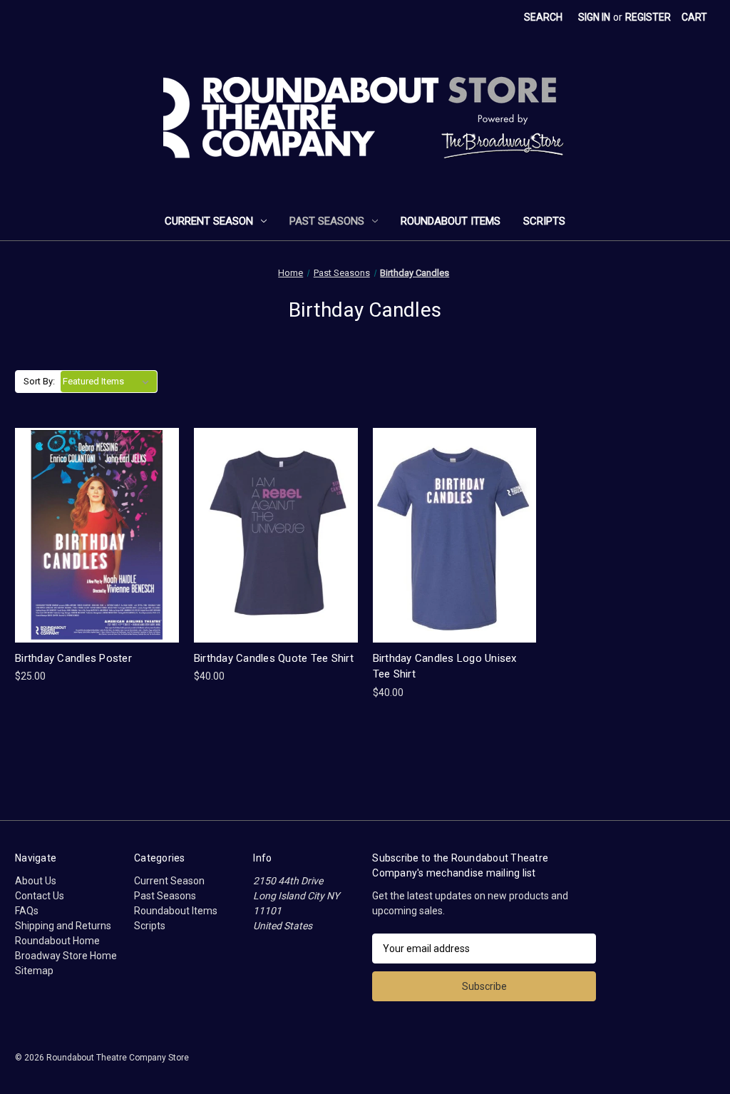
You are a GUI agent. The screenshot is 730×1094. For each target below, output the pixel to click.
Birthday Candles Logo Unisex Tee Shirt (445, 666)
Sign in (594, 17)
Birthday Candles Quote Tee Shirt (274, 658)
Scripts (544, 221)
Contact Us (39, 895)
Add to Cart (96, 547)
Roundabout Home (57, 940)
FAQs (26, 910)
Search (543, 17)
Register (648, 17)
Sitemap (34, 970)
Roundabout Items (450, 221)
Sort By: (39, 381)
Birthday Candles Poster (73, 658)
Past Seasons (326, 221)
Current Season (209, 221)
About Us (35, 880)
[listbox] (109, 381)
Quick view (95, 522)
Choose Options (275, 547)
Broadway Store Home (66, 955)
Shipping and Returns (63, 925)
